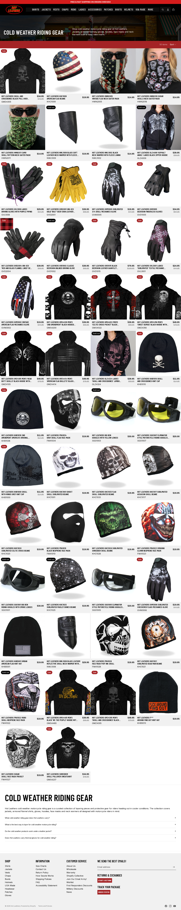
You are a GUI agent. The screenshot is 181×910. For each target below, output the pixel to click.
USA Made (10, 885)
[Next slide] (41, 71)
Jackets (8, 869)
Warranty (70, 872)
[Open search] (162, 9)
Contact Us (41, 869)
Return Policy (42, 872)
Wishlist (70, 882)
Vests (7, 872)
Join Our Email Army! (76, 879)
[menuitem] (150, 9)
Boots (7, 879)
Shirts (7, 866)
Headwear (10, 889)
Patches (8, 892)
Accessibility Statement (46, 885)
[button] (173, 44)
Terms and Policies (45, 906)
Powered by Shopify (28, 906)
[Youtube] (174, 906)
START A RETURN (104, 880)
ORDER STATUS (103, 892)
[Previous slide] (3, 71)
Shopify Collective (74, 876)
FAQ (38, 882)
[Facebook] (166, 906)
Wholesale (71, 869)
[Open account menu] (168, 9)
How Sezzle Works (45, 876)
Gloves (8, 895)
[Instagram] (170, 906)
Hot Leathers (15, 906)
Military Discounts (74, 889)
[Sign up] (174, 867)
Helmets (9, 882)
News (69, 892)
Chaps (8, 876)
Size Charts (41, 866)
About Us (70, 866)
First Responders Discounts (79, 885)
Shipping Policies (43, 879)
